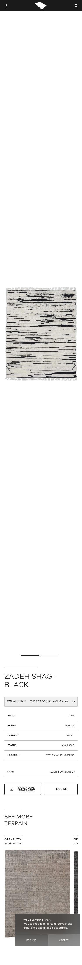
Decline (31, 940)
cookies (37, 924)
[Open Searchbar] (76, 5)
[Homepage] (41, 5)
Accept (63, 940)
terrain (69, 726)
